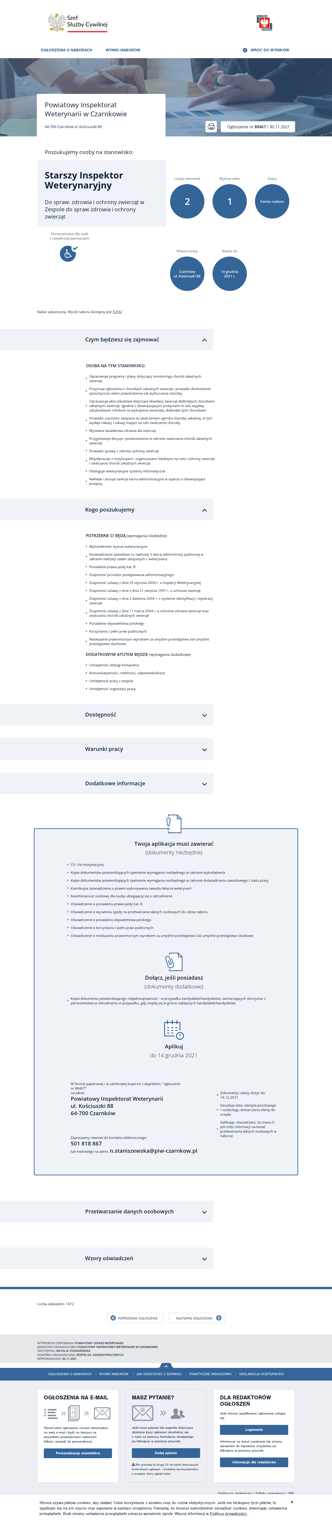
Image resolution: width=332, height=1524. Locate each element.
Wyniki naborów (123, 50)
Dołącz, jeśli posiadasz (174, 982)
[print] (211, 126)
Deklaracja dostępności (261, 1374)
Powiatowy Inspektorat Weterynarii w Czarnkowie (86, 109)
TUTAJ (117, 312)
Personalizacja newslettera (78, 1453)
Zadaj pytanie (166, 1453)
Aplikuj (174, 1050)
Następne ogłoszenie (194, 1318)
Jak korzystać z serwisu (159, 1374)
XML (291, 1493)
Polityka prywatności (270, 1493)
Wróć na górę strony (166, 1365)
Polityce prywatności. (228, 1513)
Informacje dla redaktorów (254, 1462)
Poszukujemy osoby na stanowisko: (89, 152)
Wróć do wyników (270, 50)
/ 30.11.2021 (258, 126)
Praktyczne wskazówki (210, 1374)
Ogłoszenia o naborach (66, 50)
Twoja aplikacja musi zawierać (174, 848)
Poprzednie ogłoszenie (138, 1318)
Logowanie (254, 1429)
